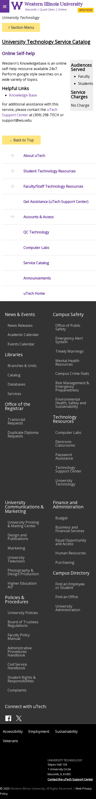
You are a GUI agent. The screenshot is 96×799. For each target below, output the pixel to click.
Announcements (37, 278)
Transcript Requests (16, 421)
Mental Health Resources (67, 362)
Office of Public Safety (67, 327)
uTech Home (34, 293)
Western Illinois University (54, 4)
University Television (16, 559)
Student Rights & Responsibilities (22, 679)
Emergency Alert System (69, 340)
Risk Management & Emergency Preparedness (72, 386)
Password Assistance (64, 456)
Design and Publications (18, 537)
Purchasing (64, 562)
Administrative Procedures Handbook (20, 651)
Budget (61, 518)
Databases (16, 384)
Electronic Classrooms (65, 443)
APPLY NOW (85, 10)
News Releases (20, 325)
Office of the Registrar (17, 406)
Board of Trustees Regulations (23, 623)
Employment (38, 731)
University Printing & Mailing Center (23, 524)
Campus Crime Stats (72, 373)
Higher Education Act (22, 585)
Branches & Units (22, 365)
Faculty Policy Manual (19, 636)
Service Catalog (36, 263)
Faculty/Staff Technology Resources (53, 186)
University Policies (23, 612)
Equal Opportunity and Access (70, 542)
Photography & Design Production (23, 572)
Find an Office (66, 596)
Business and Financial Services (69, 529)
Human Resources (70, 553)
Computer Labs (36, 248)
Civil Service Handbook (17, 666)
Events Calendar (21, 344)
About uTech (34, 156)
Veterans (10, 740)
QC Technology (36, 232)
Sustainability (66, 731)
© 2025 (5, 788)
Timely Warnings (69, 351)
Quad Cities (47, 9)
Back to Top (21, 140)
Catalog (14, 375)
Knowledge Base (23, 95)
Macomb (31, 9)
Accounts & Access (38, 217)
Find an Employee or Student (70, 586)
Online (62, 9)
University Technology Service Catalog (46, 41)
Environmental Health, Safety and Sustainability (70, 403)
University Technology (65, 482)
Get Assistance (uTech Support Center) (55, 202)
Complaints (17, 690)
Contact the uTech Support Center (70, 779)
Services (14, 393)
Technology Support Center (68, 469)
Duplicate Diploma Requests (23, 434)
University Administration (67, 608)
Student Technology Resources (49, 171)
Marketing (16, 548)
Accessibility (13, 731)
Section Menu (21, 27)
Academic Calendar (23, 334)
